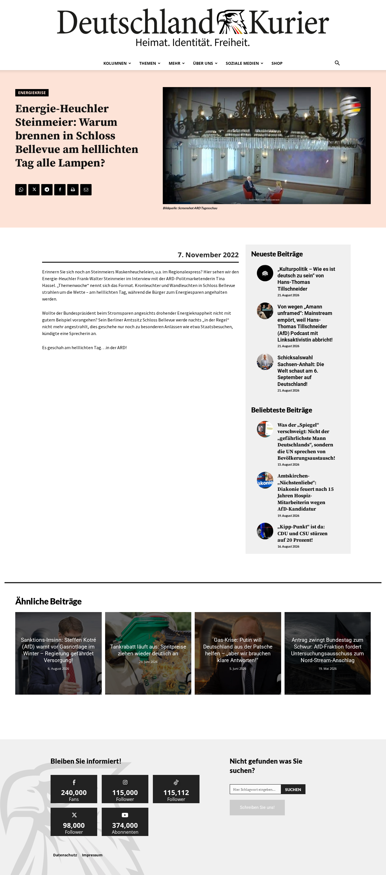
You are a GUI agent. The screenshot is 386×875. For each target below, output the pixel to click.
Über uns (203, 63)
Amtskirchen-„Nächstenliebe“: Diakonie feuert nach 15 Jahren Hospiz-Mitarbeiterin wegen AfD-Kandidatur (305, 492)
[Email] (86, 189)
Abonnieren (125, 810)
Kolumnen (115, 63)
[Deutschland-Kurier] (193, 28)
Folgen (125, 777)
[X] (34, 189)
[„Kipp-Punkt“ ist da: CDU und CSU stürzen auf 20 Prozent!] (265, 531)
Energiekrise (32, 92)
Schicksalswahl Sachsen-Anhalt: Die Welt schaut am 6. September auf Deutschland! (300, 371)
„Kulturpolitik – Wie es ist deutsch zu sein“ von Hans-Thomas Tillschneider (306, 279)
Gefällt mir (74, 777)
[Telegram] (47, 189)
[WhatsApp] (21, 189)
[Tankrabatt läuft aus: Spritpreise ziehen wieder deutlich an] (148, 653)
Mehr (174, 63)
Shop (277, 63)
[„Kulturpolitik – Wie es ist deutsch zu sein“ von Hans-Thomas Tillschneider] (265, 273)
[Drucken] (73, 189)
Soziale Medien (242, 63)
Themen (147, 63)
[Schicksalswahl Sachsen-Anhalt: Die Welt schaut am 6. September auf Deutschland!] (265, 361)
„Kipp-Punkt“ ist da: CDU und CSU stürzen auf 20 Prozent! (302, 533)
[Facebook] (60, 189)
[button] (337, 64)
